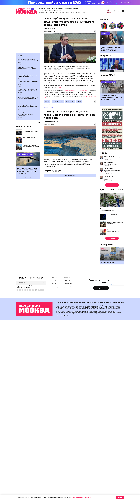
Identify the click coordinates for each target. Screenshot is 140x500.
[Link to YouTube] (30, 290)
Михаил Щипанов (109, 156)
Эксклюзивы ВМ (42, 12)
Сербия (79, 101)
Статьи (54, 280)
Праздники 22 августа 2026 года (28, 159)
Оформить (101, 288)
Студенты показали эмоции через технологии (114, 215)
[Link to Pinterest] (42, 290)
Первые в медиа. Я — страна (67, 12)
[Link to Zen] (26, 290)
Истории (104, 20)
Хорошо (120, 497)
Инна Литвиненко (109, 162)
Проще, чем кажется (108, 82)
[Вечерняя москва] (34, 309)
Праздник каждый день (25, 154)
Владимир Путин (58, 101)
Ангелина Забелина (49, 28)
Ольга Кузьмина (108, 176)
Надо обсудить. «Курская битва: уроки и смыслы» (112, 65)
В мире (57, 31)
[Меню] (122, 11)
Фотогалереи (55, 287)
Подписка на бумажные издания (76, 302)
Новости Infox (23, 126)
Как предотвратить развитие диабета (112, 86)
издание (59, 87)
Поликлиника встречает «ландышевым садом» (107, 209)
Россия (47, 101)
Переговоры (70, 101)
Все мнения (112, 185)
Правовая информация (118, 302)
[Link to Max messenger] (17, 290)
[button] (18, 159)
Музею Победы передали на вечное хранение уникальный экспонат (27, 75)
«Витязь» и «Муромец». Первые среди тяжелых (115, 223)
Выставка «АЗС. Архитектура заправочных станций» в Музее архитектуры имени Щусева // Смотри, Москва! (104, 26)
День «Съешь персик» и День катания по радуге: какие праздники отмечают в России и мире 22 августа (27, 170)
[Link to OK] (23, 290)
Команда (102, 302)
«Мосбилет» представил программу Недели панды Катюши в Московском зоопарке (27, 91)
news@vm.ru (117, 308)
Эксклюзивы (105, 34)
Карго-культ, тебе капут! (110, 164)
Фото (46, 10)
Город (19, 64)
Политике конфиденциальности (81, 497)
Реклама (64, 302)
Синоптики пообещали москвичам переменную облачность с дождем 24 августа (28, 61)
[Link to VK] (20, 290)
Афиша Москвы (53, 12)
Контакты (108, 302)
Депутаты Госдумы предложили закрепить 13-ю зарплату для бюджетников (26, 114)
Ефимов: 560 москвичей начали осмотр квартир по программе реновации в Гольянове (28, 98)
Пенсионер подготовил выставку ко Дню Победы (113, 230)
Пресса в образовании (71, 8)
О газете (58, 302)
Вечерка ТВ (41, 8)
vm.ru (84, 307)
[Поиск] (114, 11)
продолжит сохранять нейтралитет (76, 91)
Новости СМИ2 (48, 108)
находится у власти (89, 96)
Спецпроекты (58, 10)
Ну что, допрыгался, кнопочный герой (113, 158)
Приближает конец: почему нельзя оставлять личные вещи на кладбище (111, 49)
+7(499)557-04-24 (78, 308)
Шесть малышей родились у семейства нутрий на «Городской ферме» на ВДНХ (28, 83)
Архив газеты (67, 280)
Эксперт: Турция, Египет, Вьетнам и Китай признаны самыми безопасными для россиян (27, 106)
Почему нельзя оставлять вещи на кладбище (112, 38)
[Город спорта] (109, 11)
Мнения (103, 153)
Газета (48, 8)
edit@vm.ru (94, 308)
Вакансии (96, 302)
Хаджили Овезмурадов (51, 121)
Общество (20, 109)
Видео (51, 10)
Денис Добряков (108, 168)
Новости (40, 10)
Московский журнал (57, 8)
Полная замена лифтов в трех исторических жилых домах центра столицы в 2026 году (27, 68)
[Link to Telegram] (33, 290)
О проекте (112, 238)
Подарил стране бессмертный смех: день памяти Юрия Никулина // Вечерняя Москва (112, 26)
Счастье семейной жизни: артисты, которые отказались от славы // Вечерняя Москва (120, 26)
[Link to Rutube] (39, 290)
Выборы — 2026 (80, 12)
